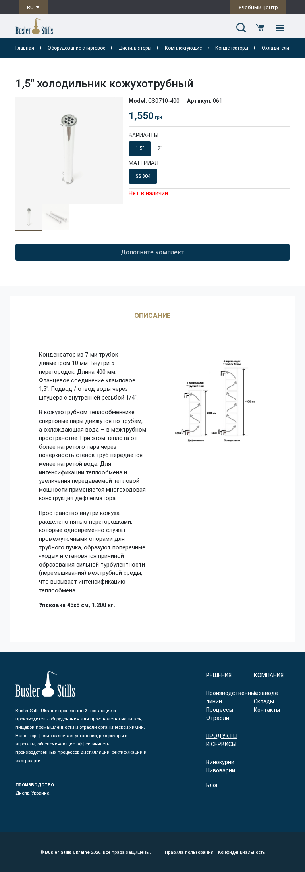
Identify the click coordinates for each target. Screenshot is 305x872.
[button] (241, 28)
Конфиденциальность (241, 852)
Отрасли (217, 718)
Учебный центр (258, 7)
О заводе (266, 693)
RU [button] (31, 7)
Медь (170, 176)
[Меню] (280, 28)
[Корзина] (260, 28)
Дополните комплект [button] (153, 252)
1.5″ (139, 148)
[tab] (152, 319)
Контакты (267, 710)
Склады (264, 701)
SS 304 (143, 176)
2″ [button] (160, 148)
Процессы (219, 710)
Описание (152, 315)
